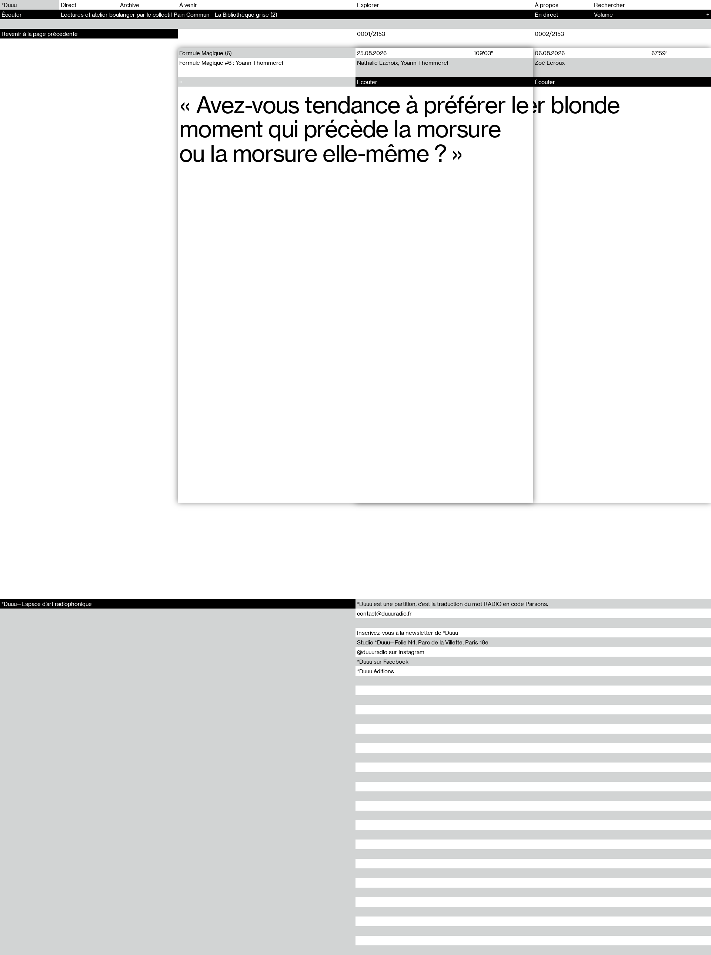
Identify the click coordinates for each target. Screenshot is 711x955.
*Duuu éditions (375, 671)
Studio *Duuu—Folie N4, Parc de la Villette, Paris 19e (422, 642)
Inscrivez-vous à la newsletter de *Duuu (407, 632)
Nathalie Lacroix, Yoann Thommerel (402, 62)
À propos (546, 4)
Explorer (368, 4)
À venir (188, 4)
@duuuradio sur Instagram (390, 652)
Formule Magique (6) (205, 53)
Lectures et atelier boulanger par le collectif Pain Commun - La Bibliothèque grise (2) (169, 14)
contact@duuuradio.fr (384, 613)
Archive (129, 4)
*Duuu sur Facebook (382, 661)
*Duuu (9, 4)
